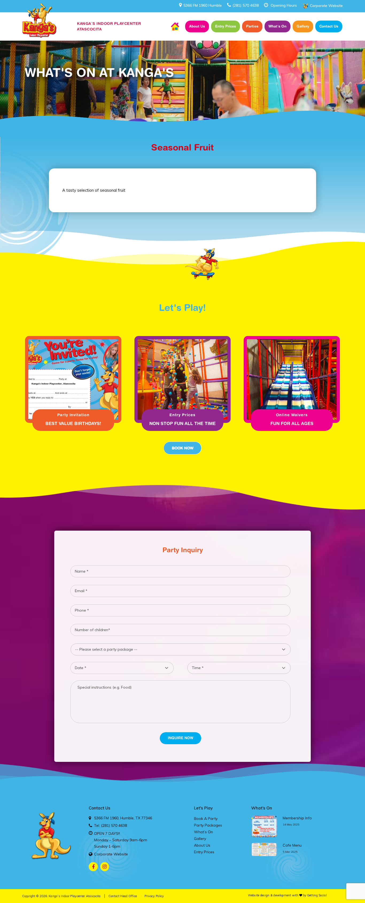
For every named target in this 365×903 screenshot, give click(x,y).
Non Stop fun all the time (182, 423)
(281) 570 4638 (245, 5)
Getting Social (317, 895)
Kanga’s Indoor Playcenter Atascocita (75, 896)
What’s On (277, 26)
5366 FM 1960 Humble (202, 5)
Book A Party (206, 818)
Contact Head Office (122, 896)
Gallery (303, 26)
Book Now (182, 448)
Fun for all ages (291, 423)
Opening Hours (284, 5)
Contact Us (328, 26)
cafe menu (292, 845)
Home (175, 26)
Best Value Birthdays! (73, 423)
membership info (297, 818)
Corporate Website (326, 5)
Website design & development (269, 895)
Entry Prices (225, 26)
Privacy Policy (154, 896)
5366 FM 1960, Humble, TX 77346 (123, 818)
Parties (252, 26)
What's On (261, 808)
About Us (197, 26)
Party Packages (208, 825)
